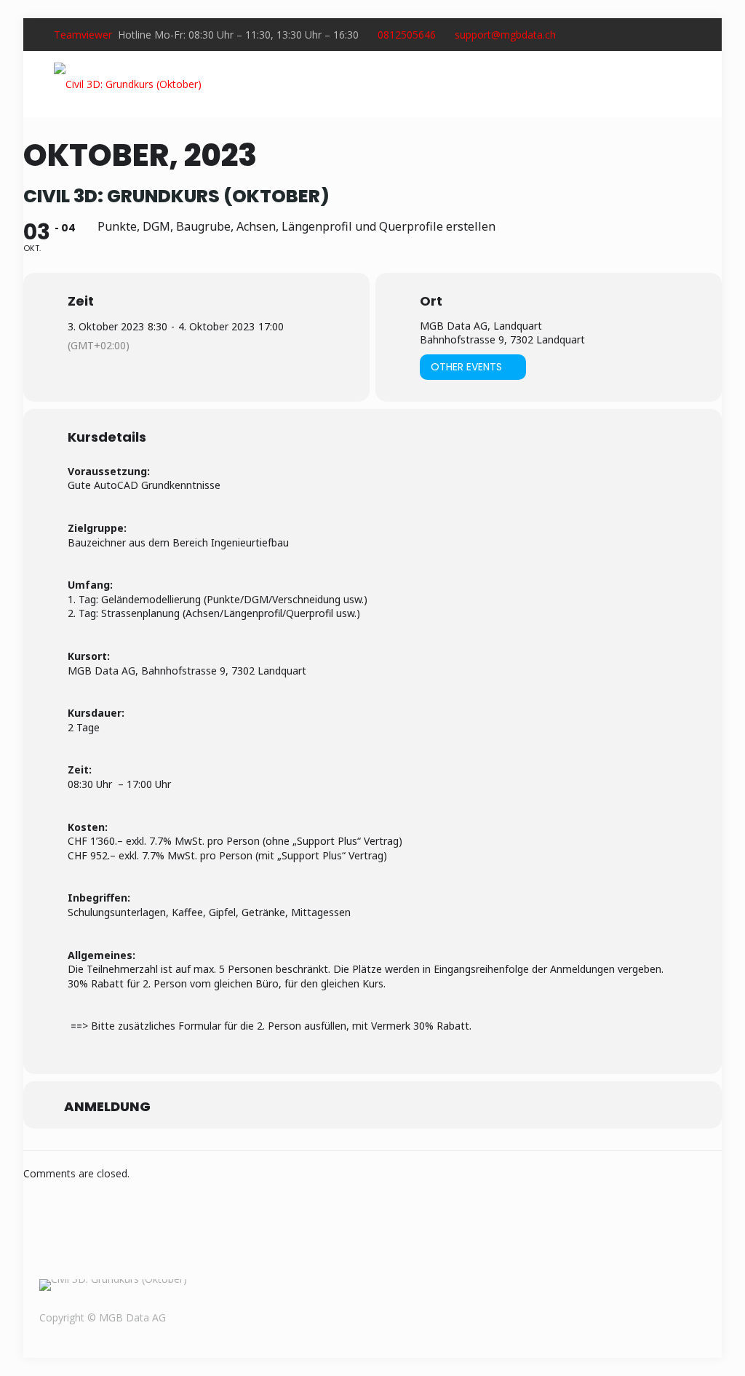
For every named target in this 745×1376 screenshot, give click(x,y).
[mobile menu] (682, 83)
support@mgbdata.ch (505, 34)
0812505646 (407, 34)
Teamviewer (83, 34)
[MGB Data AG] (128, 83)
